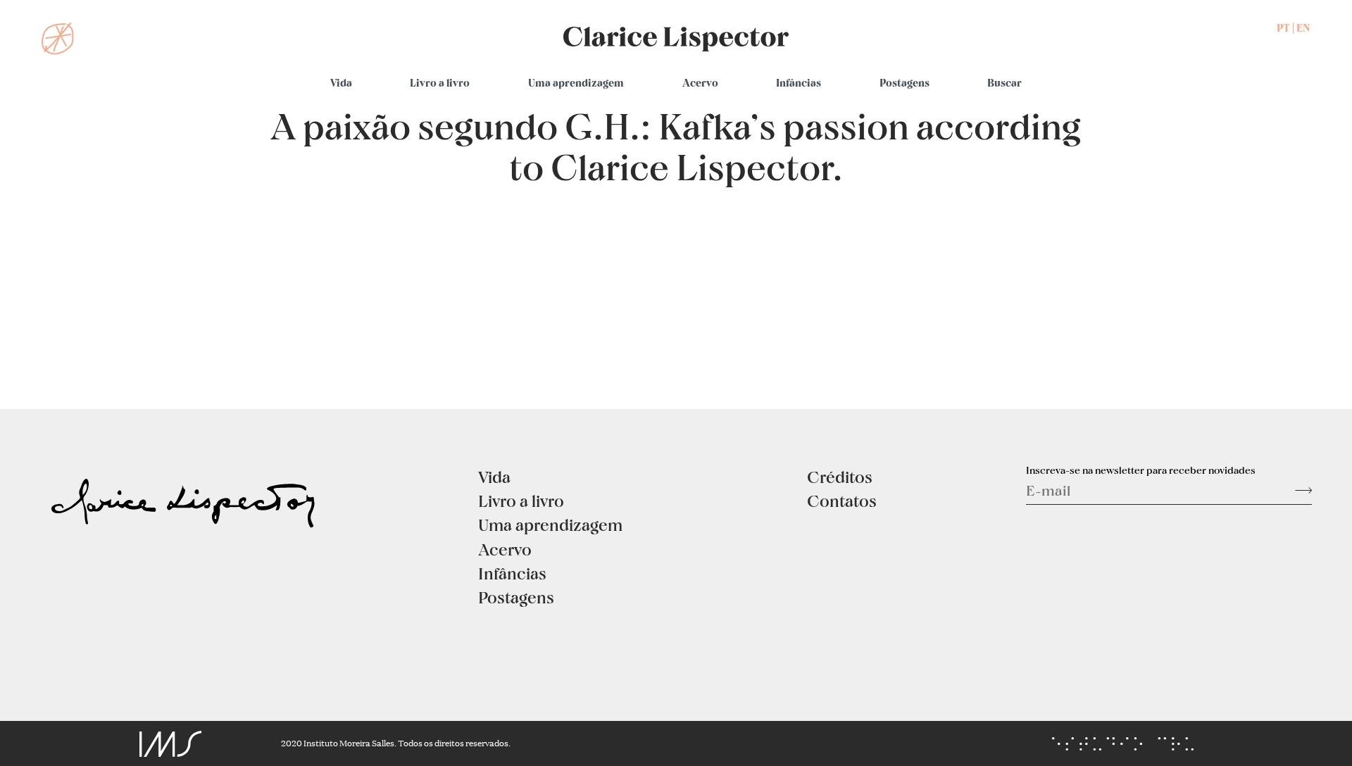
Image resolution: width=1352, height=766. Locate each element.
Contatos (842, 500)
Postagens (905, 83)
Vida (341, 83)
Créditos (839, 476)
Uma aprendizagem (576, 83)
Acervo (700, 83)
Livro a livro (440, 83)
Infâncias (798, 83)
